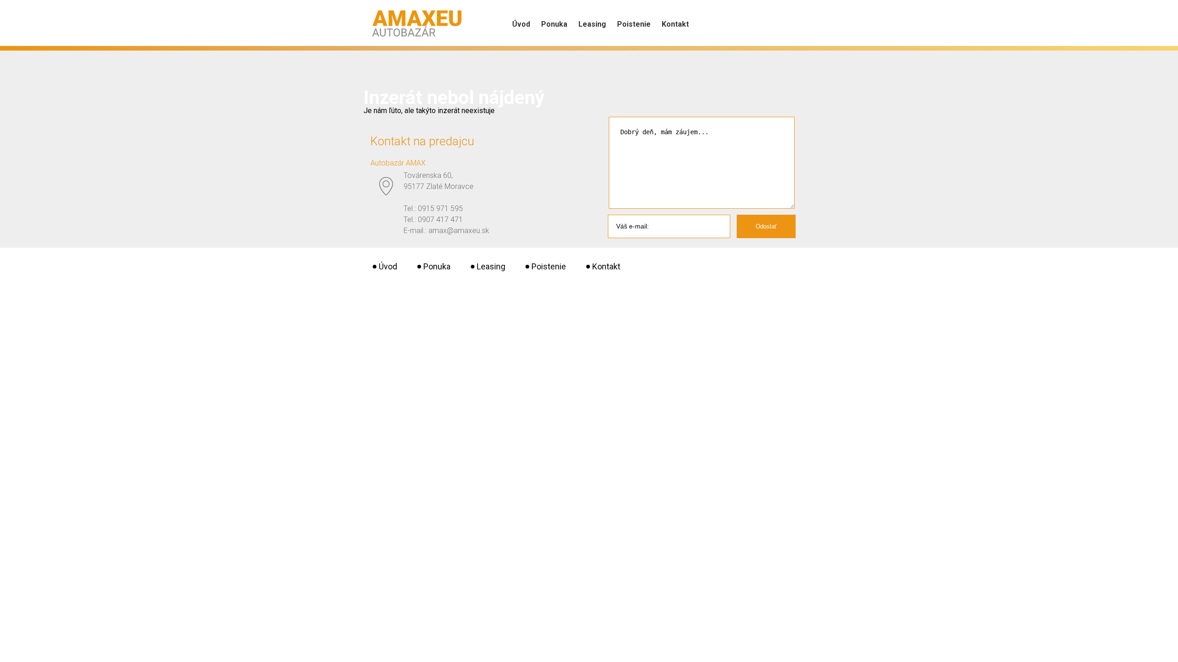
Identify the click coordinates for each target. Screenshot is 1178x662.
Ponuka (554, 24)
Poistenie (634, 24)
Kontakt (675, 24)
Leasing (592, 24)
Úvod (521, 24)
